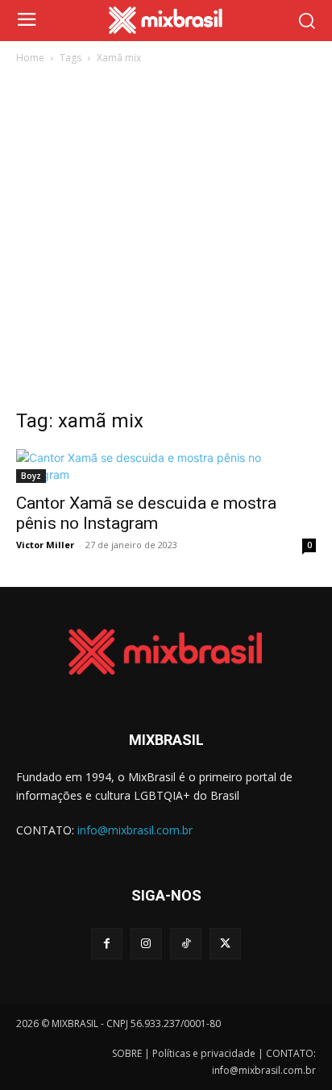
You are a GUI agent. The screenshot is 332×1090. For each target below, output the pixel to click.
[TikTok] (185, 943)
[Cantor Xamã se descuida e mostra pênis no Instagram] (166, 466)
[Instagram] (146, 943)
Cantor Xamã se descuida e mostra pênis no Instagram (146, 513)
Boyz (31, 475)
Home (30, 57)
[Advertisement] (166, 241)
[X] (225, 943)
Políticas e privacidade (203, 1053)
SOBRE (127, 1053)
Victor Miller (45, 545)
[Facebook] (106, 943)
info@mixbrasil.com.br (135, 830)
